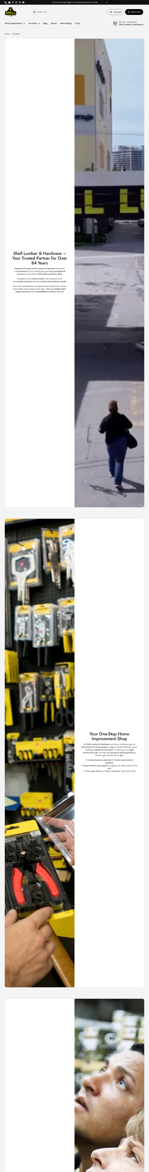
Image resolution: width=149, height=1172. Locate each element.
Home (7, 34)
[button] (134, 12)
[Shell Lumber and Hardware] (11, 12)
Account (117, 12)
